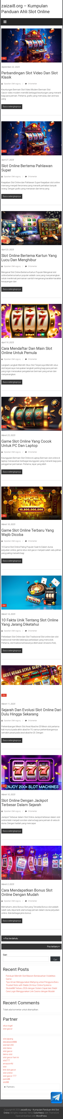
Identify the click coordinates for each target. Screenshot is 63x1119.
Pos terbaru (52, 946)
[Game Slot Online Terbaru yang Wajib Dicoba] (31, 503)
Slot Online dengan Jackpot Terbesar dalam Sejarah (24, 802)
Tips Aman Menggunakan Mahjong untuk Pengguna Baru (32, 982)
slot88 (6, 1082)
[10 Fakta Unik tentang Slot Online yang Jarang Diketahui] (31, 592)
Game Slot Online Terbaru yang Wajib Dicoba (27, 532)
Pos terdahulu (11, 938)
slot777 (6, 1060)
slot (4, 1066)
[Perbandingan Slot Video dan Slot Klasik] (31, 45)
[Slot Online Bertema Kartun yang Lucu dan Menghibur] (31, 228)
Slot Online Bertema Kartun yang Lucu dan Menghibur (29, 257)
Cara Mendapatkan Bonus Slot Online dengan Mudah (26, 892)
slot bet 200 (8, 1045)
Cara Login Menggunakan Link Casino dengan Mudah (30, 991)
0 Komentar (32, 84)
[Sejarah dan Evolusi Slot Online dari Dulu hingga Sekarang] (31, 682)
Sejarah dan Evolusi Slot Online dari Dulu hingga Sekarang (31, 712)
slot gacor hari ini (11, 1057)
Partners (11, 1087)
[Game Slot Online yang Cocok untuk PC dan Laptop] (31, 413)
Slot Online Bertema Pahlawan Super (26, 168)
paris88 (6, 1079)
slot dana (7, 1048)
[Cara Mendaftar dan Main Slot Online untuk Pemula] (31, 321)
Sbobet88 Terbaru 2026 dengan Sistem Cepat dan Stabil (31, 988)
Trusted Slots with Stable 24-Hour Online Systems (28, 985)
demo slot (7, 1054)
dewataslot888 (10, 1042)
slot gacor (7, 1029)
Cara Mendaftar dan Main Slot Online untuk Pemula (26, 350)
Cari (5, 955)
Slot (3, 58)
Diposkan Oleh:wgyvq (12, 84)
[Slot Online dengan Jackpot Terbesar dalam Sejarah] (31, 772)
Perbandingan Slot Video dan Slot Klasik (29, 75)
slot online (7, 1073)
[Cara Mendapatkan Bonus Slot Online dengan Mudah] (31, 862)
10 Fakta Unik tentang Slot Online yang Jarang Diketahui (29, 622)
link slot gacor (9, 1070)
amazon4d (8, 1063)
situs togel (7, 1026)
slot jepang (8, 1039)
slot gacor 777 (9, 1076)
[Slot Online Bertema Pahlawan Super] (31, 138)
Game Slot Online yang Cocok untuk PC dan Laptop (26, 443)
